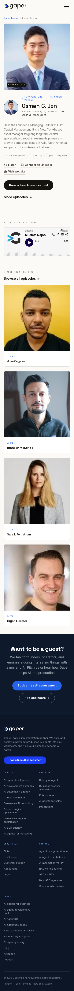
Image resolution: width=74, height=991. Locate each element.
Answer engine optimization (13, 811)
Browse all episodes (22, 278)
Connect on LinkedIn (38, 164)
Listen (12, 164)
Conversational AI (14, 797)
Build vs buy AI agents (17, 936)
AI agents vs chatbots (52, 857)
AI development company (19, 785)
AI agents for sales (50, 800)
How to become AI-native (19, 930)
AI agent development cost (17, 911)
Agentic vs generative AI (53, 851)
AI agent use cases (15, 924)
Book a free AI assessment (28, 185)
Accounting (10, 868)
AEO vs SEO (46, 874)
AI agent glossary (14, 942)
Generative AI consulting (18, 803)
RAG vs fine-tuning (50, 868)
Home (6, 18)
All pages (9, 953)
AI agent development (17, 780)
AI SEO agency (13, 827)
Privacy (8, 983)
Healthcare (10, 857)
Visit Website (16, 171)
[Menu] (66, 6)
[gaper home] (15, 6)
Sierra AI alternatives (51, 886)
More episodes (18, 197)
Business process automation (50, 787)
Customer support (14, 862)
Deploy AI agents (49, 780)
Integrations (46, 806)
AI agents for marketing (18, 833)
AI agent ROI (11, 918)
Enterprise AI (46, 795)
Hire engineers (36, 698)
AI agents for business (17, 903)
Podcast (15, 18)
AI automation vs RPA (51, 862)
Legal (7, 874)
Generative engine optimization (15, 820)
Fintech (8, 851)
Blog (6, 947)
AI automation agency (17, 791)
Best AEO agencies (50, 880)
